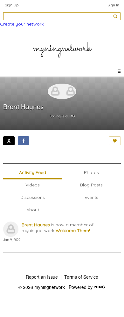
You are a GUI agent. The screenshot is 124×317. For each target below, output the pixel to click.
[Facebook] (23, 140)
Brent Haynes (36, 225)
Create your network (22, 24)
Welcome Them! (73, 230)
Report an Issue (42, 277)
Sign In (113, 5)
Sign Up (11, 5)
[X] (9, 140)
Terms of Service (81, 277)
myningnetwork (62, 48)
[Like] (115, 140)
